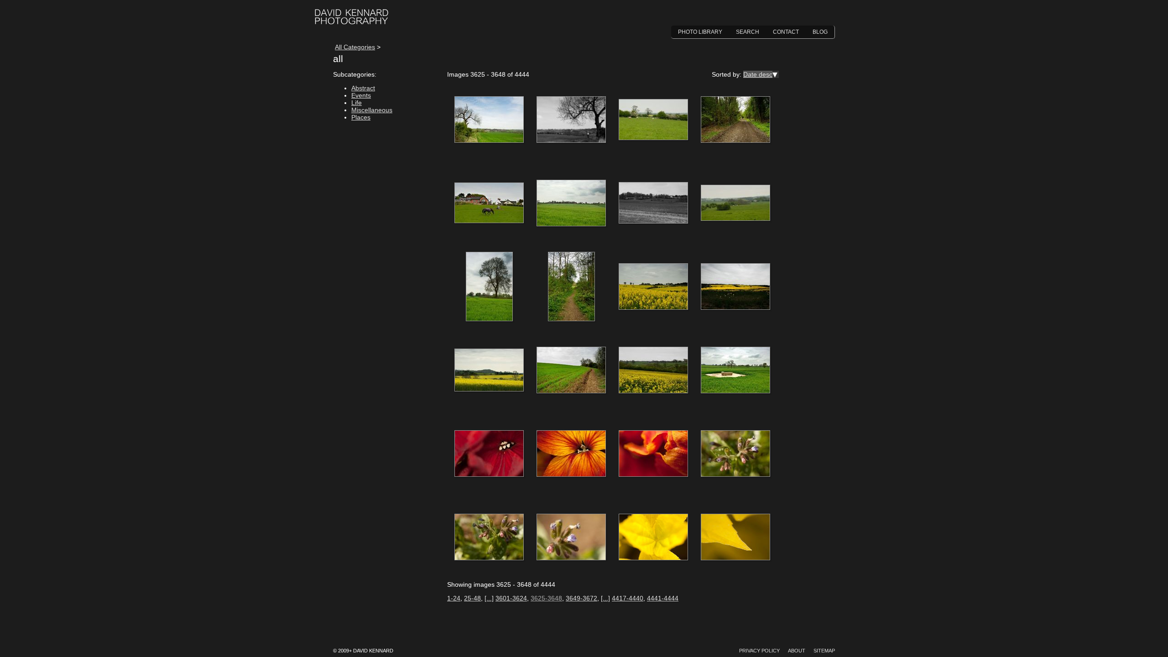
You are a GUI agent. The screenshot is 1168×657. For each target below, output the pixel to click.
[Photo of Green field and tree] (489, 287)
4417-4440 (627, 598)
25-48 (472, 598)
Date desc (757, 74)
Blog (820, 32)
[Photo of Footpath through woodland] (571, 287)
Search (747, 32)
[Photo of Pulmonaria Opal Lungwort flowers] (735, 454)
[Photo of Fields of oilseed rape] (653, 287)
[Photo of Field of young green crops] (571, 370)
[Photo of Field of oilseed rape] (653, 370)
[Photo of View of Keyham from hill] (489, 120)
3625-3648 (546, 598)
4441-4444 (662, 598)
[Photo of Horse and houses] (489, 203)
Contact (786, 32)
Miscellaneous (371, 110)
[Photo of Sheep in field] (653, 120)
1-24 (453, 598)
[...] (489, 598)
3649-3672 (581, 598)
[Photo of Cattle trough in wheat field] (735, 370)
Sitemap (824, 650)
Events (361, 95)
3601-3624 (511, 598)
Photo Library (700, 32)
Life (356, 102)
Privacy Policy (759, 650)
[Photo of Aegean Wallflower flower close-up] (571, 454)
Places (360, 117)
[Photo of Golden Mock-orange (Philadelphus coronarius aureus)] (653, 537)
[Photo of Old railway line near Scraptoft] (735, 120)
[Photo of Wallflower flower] (489, 454)
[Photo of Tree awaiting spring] (571, 120)
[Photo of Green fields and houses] (571, 203)
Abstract (363, 88)
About (796, 650)
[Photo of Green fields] (653, 203)
